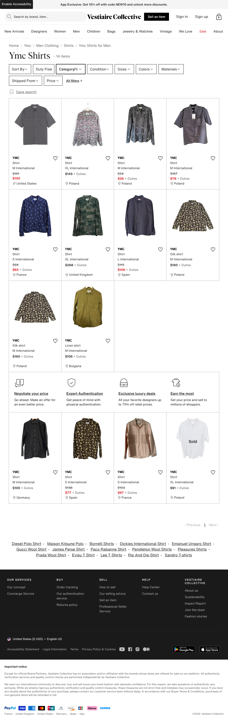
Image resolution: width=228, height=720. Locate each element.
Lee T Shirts (111, 555)
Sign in (182, 16)
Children (93, 31)
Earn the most (182, 393)
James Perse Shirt (68, 549)
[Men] (83, 31)
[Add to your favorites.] (55, 158)
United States (45, 714)
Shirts (68, 45)
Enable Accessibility (16, 4)
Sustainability (195, 597)
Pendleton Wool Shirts (152, 549)
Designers (39, 31)
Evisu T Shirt (83, 555)
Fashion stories (196, 616)
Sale (203, 31)
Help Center (151, 587)
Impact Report (195, 603)
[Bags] (119, 31)
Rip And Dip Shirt (143, 555)
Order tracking (67, 587)
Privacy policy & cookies (99, 649)
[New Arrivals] (27, 31)
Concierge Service (20, 593)
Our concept (16, 587)
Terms (74, 649)
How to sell (107, 587)
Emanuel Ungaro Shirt (191, 544)
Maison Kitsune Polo (65, 544)
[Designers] (50, 31)
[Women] (69, 31)
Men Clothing (47, 45)
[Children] (104, 31)
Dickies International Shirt (143, 544)
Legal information (55, 649)
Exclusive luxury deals (136, 393)
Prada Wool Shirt (51, 555)
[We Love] (196, 31)
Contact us (150, 593)
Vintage (166, 31)
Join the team (195, 610)
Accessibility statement (23, 649)
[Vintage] (175, 31)
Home (14, 45)
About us (191, 590)
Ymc (27, 45)
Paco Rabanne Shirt (108, 549)
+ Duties (79, 173)
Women (60, 31)
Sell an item (156, 16)
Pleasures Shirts (192, 549)
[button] (219, 17)
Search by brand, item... (31, 16)
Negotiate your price (31, 393)
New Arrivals (14, 31)
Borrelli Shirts (102, 544)
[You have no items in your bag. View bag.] (219, 17)
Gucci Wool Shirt (31, 549)
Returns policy (67, 605)
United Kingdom (25, 714)
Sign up (201, 16)
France (8, 714)
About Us (221, 31)
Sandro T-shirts (178, 555)
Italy (82, 714)
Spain (73, 714)
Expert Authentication (84, 393)
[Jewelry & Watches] (156, 31)
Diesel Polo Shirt (26, 544)
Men (76, 31)
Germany (61, 714)
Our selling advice (112, 593)
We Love (185, 31)
